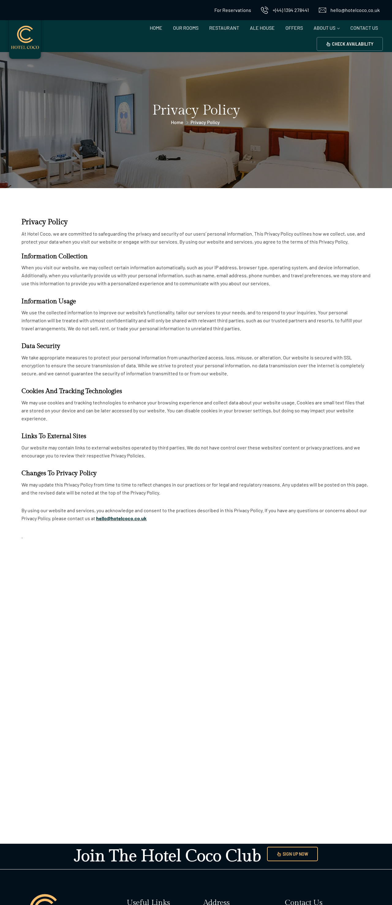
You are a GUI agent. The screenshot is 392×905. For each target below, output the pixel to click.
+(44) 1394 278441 (291, 10)
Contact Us (364, 28)
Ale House (262, 28)
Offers (294, 28)
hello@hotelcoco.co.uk (355, 10)
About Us (324, 28)
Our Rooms (185, 28)
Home (156, 28)
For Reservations (232, 10)
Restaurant (224, 28)
